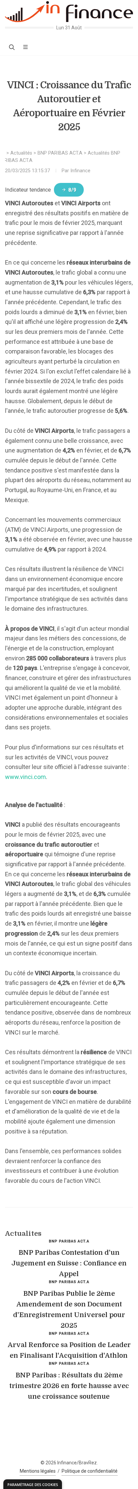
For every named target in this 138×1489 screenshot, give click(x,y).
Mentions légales (38, 1471)
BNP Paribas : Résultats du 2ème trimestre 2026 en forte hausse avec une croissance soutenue (69, 1385)
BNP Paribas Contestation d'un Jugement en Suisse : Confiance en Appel (69, 1263)
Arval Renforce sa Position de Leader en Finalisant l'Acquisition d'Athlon (69, 1350)
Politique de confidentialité (90, 1471)
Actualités (21, 153)
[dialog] (32, 1484)
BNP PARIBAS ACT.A (60, 153)
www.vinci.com (25, 776)
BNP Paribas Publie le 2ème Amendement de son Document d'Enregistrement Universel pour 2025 (69, 1309)
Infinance (80, 171)
